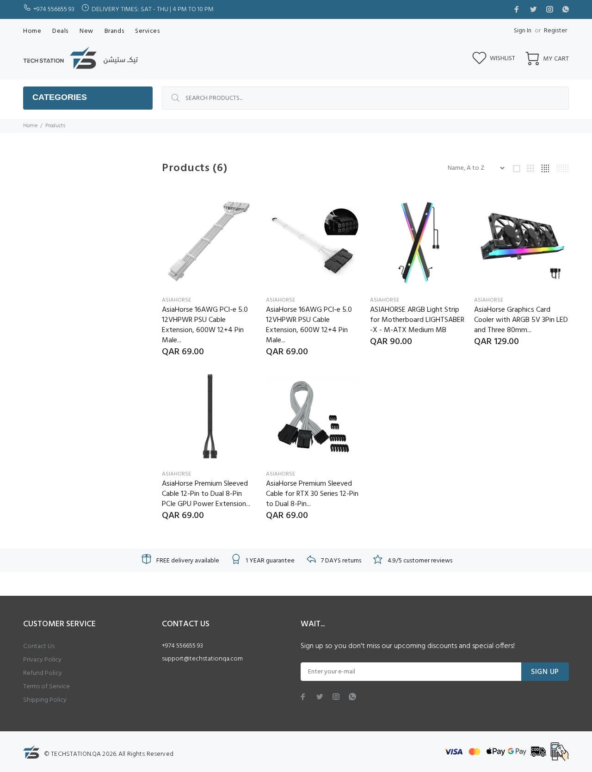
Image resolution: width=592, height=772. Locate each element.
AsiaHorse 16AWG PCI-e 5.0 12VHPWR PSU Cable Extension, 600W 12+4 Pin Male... (205, 325)
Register (555, 30)
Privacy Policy (42, 660)
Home (30, 125)
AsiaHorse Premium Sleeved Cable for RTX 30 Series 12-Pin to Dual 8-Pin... (312, 494)
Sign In (522, 30)
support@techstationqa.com (202, 659)
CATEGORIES (59, 97)
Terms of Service (46, 686)
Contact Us (39, 646)
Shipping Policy (45, 700)
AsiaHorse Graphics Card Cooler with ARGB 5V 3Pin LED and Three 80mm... (521, 320)
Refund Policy (42, 673)
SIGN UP (545, 672)
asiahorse (176, 300)
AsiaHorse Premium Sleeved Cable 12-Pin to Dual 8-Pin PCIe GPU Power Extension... (206, 494)
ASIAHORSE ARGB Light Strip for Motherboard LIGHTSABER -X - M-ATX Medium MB (417, 320)
